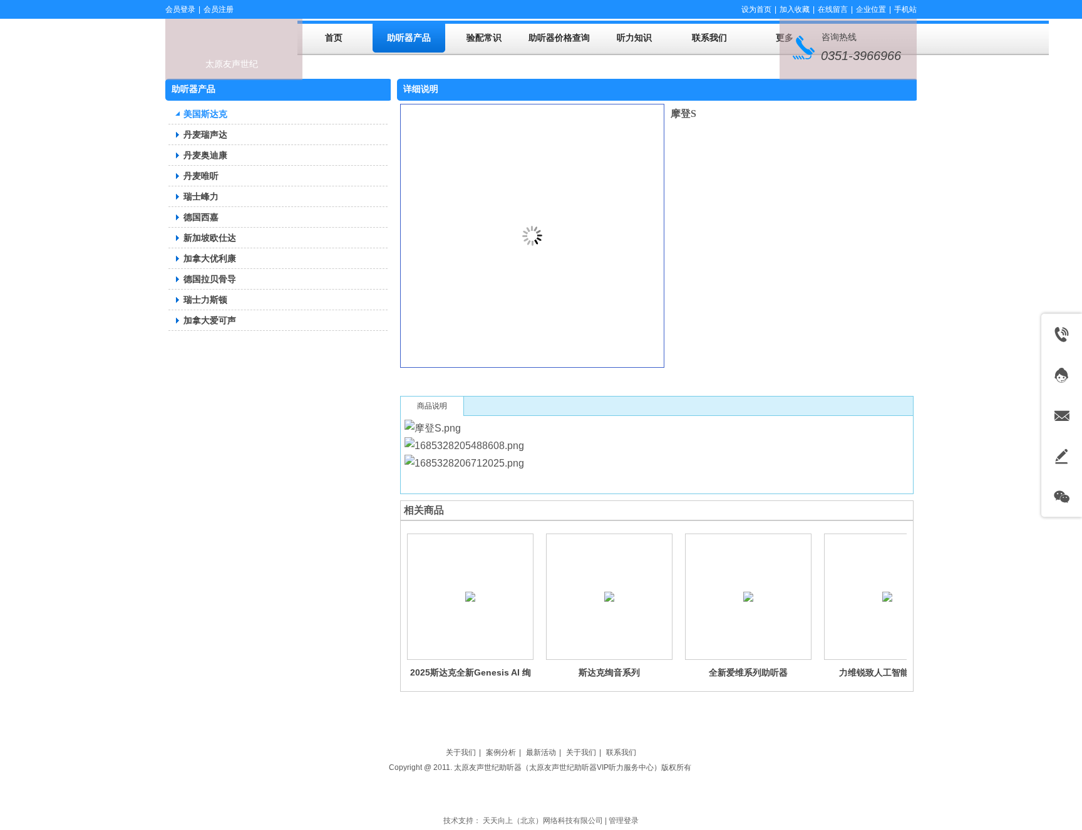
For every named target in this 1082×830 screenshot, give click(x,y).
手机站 (905, 9)
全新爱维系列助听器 (748, 672)
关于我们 (461, 752)
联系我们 (621, 752)
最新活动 (541, 752)
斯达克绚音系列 (609, 672)
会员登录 (180, 9)
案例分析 (501, 752)
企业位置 (871, 9)
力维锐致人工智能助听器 (887, 672)
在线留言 (833, 9)
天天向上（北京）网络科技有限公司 (543, 820)
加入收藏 (795, 9)
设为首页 (756, 9)
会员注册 (219, 9)
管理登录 (624, 820)
